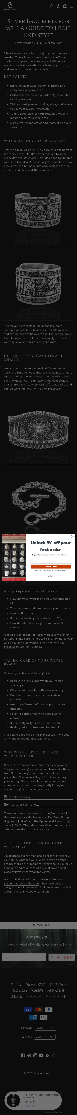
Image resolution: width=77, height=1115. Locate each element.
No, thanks (50, 576)
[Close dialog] (72, 536)
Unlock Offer (51, 566)
